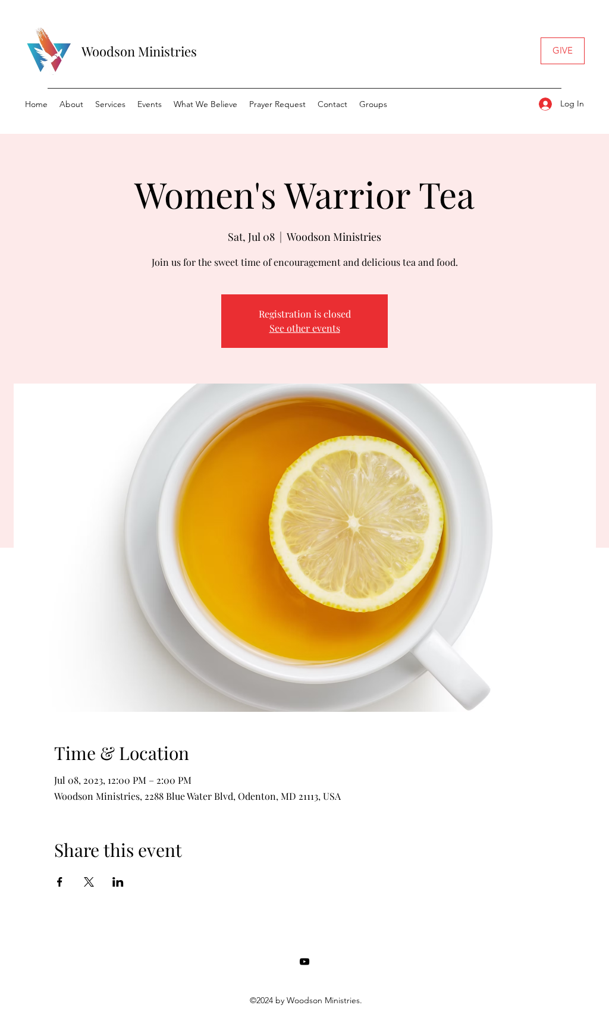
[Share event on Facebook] (59, 882)
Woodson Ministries (139, 51)
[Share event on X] (89, 882)
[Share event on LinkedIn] (118, 882)
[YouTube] (304, 962)
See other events (304, 328)
